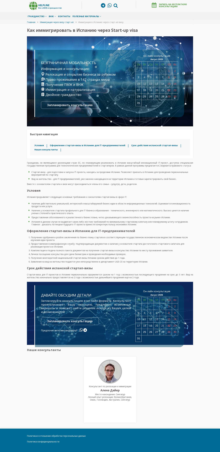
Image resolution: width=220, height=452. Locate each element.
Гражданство (36, 16)
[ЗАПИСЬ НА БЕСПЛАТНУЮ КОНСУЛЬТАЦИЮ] (154, 5)
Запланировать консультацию (70, 105)
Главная (31, 22)
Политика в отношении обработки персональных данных (56, 435)
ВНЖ (51, 16)
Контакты (64, 16)
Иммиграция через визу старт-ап (57, 22)
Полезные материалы (85, 16)
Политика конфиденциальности (43, 441)
